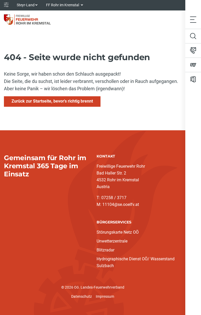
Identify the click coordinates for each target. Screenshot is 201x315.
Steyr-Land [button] (26, 5)
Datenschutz (81, 296)
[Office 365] (193, 79)
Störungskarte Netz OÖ (118, 232)
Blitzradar (105, 250)
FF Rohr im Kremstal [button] (63, 5)
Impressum (105, 296)
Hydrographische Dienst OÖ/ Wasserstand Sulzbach (136, 262)
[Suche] (193, 36)
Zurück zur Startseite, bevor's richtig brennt (52, 101)
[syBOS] (193, 65)
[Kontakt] (193, 50)
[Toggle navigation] (193, 19)
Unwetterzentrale (112, 241)
